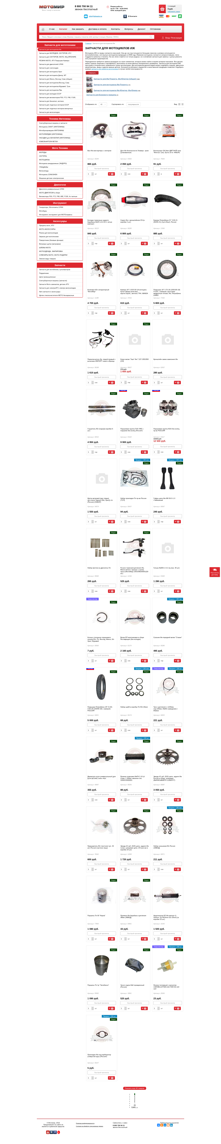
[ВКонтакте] (158, 1125)
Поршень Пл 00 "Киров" (96, 915)
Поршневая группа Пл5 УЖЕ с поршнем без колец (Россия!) (131, 430)
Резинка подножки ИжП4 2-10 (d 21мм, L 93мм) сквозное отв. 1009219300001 (132, 778)
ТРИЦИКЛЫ (43, 167)
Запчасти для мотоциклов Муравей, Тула (54, 86)
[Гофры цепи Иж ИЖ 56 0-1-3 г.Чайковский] (167, 478)
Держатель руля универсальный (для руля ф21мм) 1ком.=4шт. (101, 777)
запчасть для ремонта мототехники (104, 69)
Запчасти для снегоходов (48, 68)
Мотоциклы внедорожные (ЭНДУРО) (53, 163)
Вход (167, 38)
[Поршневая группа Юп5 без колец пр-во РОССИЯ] (167, 408)
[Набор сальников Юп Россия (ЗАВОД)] (167, 826)
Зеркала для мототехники (49, 236)
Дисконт (141, 29)
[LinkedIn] (171, 1125)
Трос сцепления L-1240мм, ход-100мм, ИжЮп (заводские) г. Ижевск (165, 709)
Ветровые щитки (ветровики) (50, 244)
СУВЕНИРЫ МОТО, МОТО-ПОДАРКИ (53, 255)
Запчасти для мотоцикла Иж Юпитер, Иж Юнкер (117, 90)
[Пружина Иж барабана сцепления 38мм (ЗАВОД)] (134, 895)
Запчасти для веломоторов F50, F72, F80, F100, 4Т (57, 99)
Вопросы (129, 29)
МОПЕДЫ (42, 152)
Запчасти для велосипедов (49, 112)
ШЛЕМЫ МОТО (45, 248)
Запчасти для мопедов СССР (50, 94)
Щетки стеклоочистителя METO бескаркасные (56, 295)
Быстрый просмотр (102, 168)
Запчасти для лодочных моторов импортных (56, 108)
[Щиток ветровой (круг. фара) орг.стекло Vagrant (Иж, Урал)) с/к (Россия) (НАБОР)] (101, 478)
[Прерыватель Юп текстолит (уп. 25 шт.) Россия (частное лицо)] (101, 826)
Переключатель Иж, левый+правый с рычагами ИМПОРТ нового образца (101, 360)
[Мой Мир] (165, 1125)
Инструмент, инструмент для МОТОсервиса (55, 215)
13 (135, 1105)
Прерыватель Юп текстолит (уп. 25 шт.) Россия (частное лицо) (100, 847)
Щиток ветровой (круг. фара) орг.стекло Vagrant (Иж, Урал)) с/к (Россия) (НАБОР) (100, 500)
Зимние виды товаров (47, 259)
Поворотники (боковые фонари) (51, 240)
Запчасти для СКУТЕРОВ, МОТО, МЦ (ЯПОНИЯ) (57, 57)
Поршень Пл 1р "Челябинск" (98, 985)
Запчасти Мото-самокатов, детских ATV (54, 284)
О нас (52, 29)
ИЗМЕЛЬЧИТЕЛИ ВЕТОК (48, 141)
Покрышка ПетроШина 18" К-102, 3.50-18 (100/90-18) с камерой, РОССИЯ (100, 709)
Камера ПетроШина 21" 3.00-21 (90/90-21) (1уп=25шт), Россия (165, 221)
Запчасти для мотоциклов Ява (50, 90)
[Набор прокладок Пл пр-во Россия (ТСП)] (134, 478)
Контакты (115, 29)
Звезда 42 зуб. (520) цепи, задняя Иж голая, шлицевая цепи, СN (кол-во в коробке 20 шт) (134, 848)
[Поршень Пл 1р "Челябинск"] (101, 965)
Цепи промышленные (47, 277)
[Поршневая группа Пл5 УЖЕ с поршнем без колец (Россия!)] (134, 408)
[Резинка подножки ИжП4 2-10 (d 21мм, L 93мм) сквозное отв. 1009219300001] (134, 756)
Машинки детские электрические (51, 178)
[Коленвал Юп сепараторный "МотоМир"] (101, 269)
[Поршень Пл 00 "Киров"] (101, 895)
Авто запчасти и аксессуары (49, 292)
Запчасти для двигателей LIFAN (51, 64)
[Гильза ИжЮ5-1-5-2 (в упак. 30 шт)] (167, 547)
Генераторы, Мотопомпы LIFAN (51, 207)
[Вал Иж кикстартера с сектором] (101, 130)
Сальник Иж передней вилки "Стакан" (167, 637)
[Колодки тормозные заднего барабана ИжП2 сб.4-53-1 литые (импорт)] (101, 200)
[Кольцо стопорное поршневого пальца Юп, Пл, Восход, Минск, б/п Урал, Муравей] (101, 617)
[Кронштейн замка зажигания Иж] (167, 339)
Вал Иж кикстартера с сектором (99, 151)
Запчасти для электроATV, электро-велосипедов (57, 288)
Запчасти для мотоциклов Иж (50, 49)
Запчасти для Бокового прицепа (102, 95)
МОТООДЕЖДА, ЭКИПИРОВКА (51, 251)
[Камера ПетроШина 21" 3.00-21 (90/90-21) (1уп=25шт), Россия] (167, 200)
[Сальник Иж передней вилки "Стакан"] (167, 617)
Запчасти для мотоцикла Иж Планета (112, 85)
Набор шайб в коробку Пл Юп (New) (134, 707)
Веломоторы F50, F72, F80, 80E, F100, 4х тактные (58, 196)
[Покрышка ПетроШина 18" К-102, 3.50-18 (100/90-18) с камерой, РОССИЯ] (101, 686)
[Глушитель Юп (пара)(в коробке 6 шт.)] (101, 408)
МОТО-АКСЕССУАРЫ (47, 229)
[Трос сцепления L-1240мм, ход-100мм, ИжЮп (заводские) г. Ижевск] (167, 686)
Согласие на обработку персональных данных (89, 1126)
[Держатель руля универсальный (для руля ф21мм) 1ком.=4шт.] (101, 756)
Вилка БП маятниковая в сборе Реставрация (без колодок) (132, 638)
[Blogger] (168, 1125)
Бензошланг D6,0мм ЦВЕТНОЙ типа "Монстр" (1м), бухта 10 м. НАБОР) (167, 151)
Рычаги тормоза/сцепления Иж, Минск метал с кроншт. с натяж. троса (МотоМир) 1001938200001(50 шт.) (134, 570)
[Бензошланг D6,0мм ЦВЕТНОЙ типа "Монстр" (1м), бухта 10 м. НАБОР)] (167, 130)
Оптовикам (155, 29)
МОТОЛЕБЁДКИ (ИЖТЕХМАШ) (51, 134)
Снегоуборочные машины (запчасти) (53, 281)
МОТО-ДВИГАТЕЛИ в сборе (49, 193)
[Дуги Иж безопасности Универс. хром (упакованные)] (134, 130)
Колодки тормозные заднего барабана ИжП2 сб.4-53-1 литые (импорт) (99, 222)
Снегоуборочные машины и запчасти (53, 123)
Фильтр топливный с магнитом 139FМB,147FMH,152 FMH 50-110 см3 (166, 987)
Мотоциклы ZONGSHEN (48, 174)
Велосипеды (44, 171)
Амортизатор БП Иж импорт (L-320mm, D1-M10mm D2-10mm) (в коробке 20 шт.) (166, 917)
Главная (88, 43)
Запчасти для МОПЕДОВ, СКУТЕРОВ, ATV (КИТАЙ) (55, 55)
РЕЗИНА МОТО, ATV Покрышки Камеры (54, 60)
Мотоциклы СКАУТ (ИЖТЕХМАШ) (51, 127)
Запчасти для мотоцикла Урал (50, 72)
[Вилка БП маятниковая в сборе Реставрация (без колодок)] (134, 617)
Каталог (63, 29)
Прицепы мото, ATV (46, 225)
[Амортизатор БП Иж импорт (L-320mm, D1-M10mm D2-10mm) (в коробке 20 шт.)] (167, 895)
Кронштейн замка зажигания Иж (165, 359)
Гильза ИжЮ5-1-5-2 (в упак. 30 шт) (166, 568)
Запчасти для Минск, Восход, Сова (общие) (55, 79)
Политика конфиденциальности (85, 1123)
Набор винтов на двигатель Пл (99, 568)
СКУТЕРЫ (43, 156)
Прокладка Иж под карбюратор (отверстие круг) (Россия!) (99, 1055)
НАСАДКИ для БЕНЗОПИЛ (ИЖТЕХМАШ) (54, 138)
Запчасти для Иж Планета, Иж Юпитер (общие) (117, 79)
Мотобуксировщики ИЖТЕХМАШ (51, 130)
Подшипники (44, 273)
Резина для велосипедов (48, 233)
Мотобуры (43, 211)
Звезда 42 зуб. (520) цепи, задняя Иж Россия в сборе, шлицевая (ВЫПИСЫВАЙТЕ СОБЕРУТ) (167, 778)
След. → (134, 1107)
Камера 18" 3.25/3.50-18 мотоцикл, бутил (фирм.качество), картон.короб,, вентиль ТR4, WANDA (134, 291)
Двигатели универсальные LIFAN (51, 189)
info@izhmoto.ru (95, 16)
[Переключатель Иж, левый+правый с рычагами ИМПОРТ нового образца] (101, 339)
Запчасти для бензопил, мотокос (51, 101)
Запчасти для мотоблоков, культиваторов (54, 269)
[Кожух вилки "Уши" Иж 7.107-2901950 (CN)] (134, 339)
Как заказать (78, 29)
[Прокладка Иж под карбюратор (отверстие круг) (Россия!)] (101, 1034)
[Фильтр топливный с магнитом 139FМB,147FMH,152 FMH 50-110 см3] (167, 965)
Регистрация (176, 38)
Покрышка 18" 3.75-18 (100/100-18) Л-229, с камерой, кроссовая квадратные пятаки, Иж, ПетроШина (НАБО (167, 292)
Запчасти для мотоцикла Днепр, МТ (52, 75)
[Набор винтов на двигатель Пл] (101, 547)
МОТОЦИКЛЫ (44, 160)
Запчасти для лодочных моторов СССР (54, 105)
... (134, 1103)
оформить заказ (174, 11)
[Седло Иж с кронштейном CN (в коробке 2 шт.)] (134, 200)
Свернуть (92, 73)
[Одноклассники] (161, 1125)
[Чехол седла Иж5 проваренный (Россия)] (134, 965)
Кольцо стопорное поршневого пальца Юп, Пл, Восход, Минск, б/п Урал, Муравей (100, 639)
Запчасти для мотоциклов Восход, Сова (54, 83)
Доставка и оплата (97, 29)
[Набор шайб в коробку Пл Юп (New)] (134, 686)
